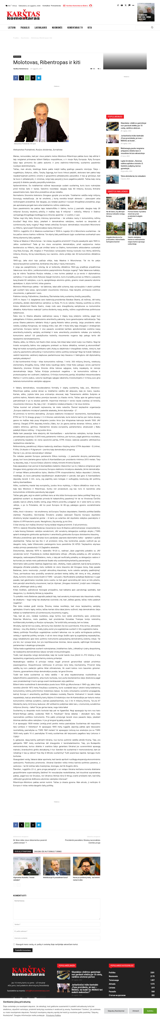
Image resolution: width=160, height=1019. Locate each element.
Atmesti (135, 1011)
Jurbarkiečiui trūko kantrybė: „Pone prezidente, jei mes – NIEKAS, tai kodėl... (132, 138)
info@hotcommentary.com (38, 991)
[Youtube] (121, 5)
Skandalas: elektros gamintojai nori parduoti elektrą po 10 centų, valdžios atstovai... (133, 125)
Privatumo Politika (53, 1015)
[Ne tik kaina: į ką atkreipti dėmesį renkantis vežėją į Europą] (115, 203)
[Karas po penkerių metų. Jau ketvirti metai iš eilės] (86, 866)
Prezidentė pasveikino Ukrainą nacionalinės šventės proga (82, 841)
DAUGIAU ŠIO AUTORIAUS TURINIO (48, 852)
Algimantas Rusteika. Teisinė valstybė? (144, 17)
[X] (21, 77)
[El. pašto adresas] (33, 77)
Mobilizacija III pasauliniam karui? (55, 877)
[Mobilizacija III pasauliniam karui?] (56, 866)
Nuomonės (25, 38)
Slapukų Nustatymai (116, 1011)
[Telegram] (38, 77)
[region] (80, 1008)
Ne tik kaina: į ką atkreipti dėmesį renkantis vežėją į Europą (115, 214)
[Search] (152, 27)
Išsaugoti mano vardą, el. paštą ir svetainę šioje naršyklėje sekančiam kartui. (47, 944)
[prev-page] (14, 885)
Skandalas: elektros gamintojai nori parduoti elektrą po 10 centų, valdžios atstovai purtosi (87, 974)
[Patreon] (129, 5)
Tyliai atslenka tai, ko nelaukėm (133, 176)
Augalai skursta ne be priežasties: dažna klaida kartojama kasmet (115, 239)
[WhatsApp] (27, 77)
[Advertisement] (88, 15)
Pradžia (16, 38)
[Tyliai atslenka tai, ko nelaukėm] (112, 179)
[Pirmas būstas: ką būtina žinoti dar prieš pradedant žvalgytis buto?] (137, 203)
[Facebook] (118, 5)
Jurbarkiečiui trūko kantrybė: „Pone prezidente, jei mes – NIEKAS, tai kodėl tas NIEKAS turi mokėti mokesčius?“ (87, 988)
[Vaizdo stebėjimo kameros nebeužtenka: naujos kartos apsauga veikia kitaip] (137, 228)
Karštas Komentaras (21, 69)
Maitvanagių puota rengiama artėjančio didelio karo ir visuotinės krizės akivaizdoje (133, 150)
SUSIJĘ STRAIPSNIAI (23, 852)
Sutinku (150, 1011)
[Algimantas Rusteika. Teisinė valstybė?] (26, 866)
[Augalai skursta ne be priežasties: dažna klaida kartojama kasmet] (115, 228)
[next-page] (18, 885)
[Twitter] (125, 5)
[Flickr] (133, 5)
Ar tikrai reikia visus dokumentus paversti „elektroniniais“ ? (30, 841)
